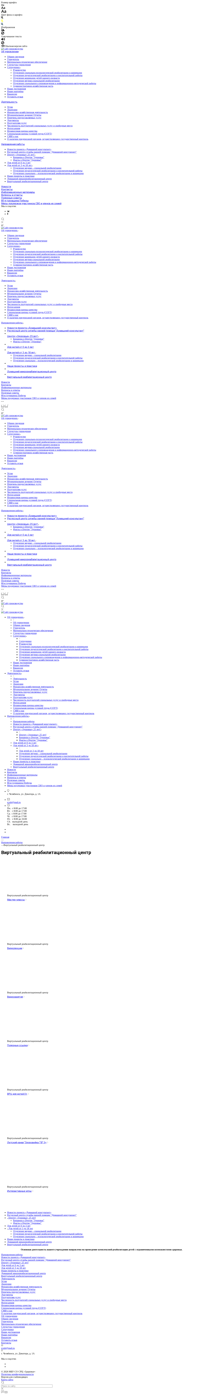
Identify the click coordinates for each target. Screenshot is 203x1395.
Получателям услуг (17, 123)
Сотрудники (13, 67)
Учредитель (13, 59)
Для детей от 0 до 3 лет (18, 162)
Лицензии (12, 109)
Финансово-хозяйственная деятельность (27, 112)
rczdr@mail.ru (14, 802)
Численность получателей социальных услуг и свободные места (40, 125)
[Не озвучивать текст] (2, 43)
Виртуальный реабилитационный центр (27, 181)
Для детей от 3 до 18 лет (19, 165)
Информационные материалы (18, 192)
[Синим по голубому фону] (2, 24)
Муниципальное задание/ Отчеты (24, 115)
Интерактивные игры (19, 1191)
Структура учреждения (19, 64)
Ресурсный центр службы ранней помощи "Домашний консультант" (42, 152)
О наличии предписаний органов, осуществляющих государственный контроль (47, 139)
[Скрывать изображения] (2, 34)
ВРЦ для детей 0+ (17, 1094)
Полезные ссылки (17, 1045)
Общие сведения (15, 56)
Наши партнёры (15, 91)
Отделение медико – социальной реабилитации (37, 168)
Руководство (19, 70)
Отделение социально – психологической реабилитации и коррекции (48, 173)
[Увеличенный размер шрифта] (3, 12)
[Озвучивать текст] (3, 40)
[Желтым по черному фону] (2, 21)
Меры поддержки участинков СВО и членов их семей (31, 203)
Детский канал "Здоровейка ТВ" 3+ (27, 1142)
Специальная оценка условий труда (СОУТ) (29, 133)
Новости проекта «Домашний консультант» (29, 149)
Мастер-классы (16, 899)
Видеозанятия (15, 996)
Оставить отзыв (15, 96)
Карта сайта (7, 1379)
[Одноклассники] (7, 214)
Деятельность (9, 102)
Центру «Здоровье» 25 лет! (21, 154)
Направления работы (13, 144)
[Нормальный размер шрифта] (3, 8)
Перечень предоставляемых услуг (24, 117)
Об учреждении (10, 51)
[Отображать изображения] (3, 30)
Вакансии (12, 94)
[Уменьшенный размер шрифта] (2, 5)
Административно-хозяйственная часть (33, 86)
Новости (6, 186)
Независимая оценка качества (22, 131)
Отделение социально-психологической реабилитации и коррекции (47, 72)
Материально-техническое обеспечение (27, 62)
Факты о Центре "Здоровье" (27, 160)
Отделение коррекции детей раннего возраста (36, 78)
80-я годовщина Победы (15, 200)
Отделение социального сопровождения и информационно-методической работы (54, 83)
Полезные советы (11, 197)
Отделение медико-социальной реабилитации (36, 80)
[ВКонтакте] (8, 211)
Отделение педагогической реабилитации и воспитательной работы (47, 75)
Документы (13, 120)
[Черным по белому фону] (2, 18)
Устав (10, 107)
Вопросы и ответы (12, 195)
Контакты (7, 189)
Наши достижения (16, 88)
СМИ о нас (12, 136)
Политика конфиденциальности (17, 1374)
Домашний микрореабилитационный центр (29, 178)
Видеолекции (14, 948)
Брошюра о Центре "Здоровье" (28, 157)
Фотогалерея (13, 128)
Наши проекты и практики (20, 176)
